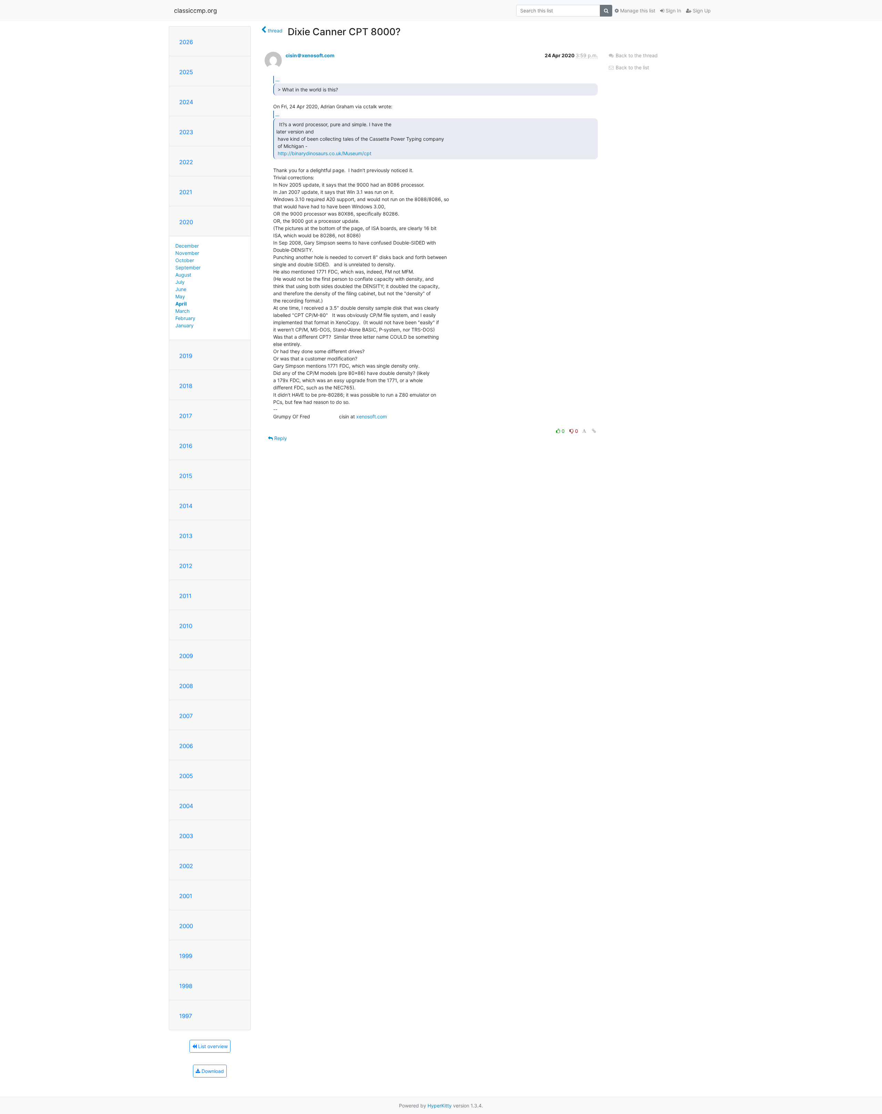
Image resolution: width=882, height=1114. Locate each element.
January (184, 325)
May (180, 296)
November (187, 253)
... (277, 79)
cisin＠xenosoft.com (310, 55)
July (180, 282)
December (187, 246)
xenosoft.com (371, 416)
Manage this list (637, 10)
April (181, 304)
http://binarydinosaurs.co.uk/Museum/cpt (324, 153)
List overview (212, 1046)
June (180, 289)
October (184, 260)
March (182, 311)
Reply (280, 438)
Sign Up (701, 10)
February (185, 318)
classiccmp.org (195, 10)
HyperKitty (440, 1105)
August (183, 275)
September (188, 267)
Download (212, 1071)
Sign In (672, 10)
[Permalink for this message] (594, 431)
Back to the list (631, 67)
